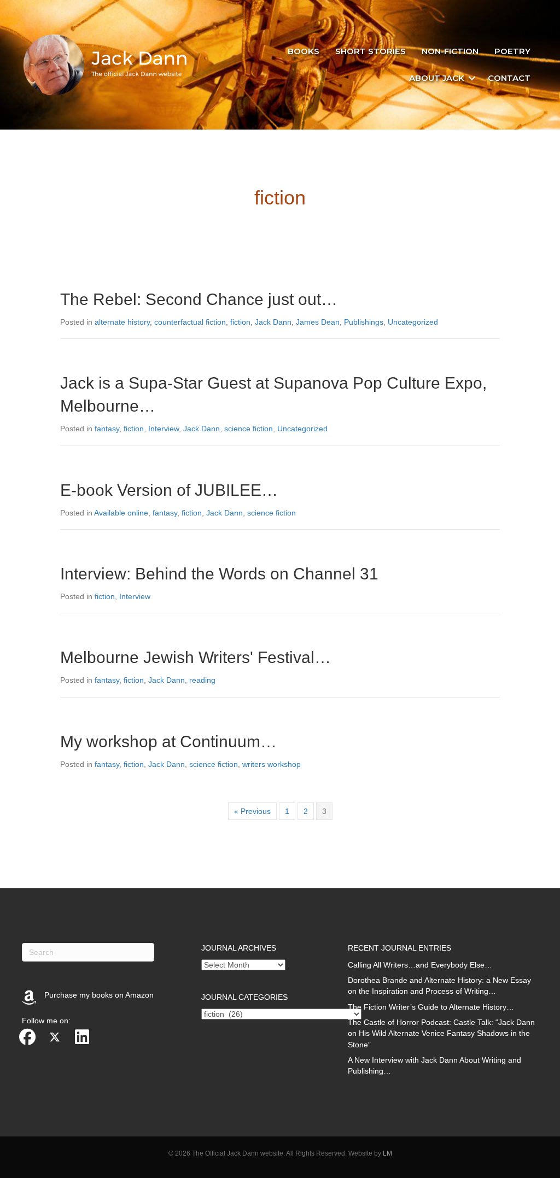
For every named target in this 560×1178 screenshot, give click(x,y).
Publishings (363, 322)
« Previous (252, 811)
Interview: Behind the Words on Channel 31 (219, 574)
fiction (240, 322)
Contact (509, 78)
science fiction (248, 428)
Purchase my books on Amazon (99, 995)
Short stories (370, 51)
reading (202, 680)
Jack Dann (273, 322)
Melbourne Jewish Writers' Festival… (195, 657)
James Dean (318, 322)
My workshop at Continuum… (168, 741)
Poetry (512, 51)
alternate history (122, 322)
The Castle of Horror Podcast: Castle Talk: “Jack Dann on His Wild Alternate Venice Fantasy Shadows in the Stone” (441, 1033)
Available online (121, 512)
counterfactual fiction (190, 322)
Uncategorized (413, 322)
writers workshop (271, 764)
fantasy (107, 428)
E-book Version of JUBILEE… (169, 490)
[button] (472, 78)
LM (387, 1153)
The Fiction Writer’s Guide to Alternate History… (431, 1007)
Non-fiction (450, 51)
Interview (163, 428)
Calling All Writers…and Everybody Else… (420, 964)
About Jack (436, 78)
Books (303, 51)
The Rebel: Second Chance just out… (198, 299)
